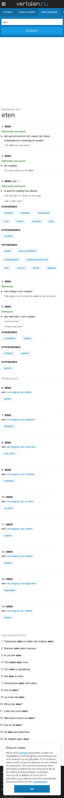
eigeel (7, 251)
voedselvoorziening (37, 259)
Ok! (32, 788)
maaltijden (10, 338)
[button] (4, 4)
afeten (7, 398)
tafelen (27, 338)
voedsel (8, 213)
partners (24, 752)
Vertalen (7, 12)
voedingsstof (11, 259)
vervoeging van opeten (19, 556)
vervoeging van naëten (19, 528)
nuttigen (8, 353)
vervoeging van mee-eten (21, 447)
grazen (8, 368)
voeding (36, 221)
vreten (20, 221)
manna (21, 268)
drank (36, 268)
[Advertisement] (32, 71)
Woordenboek (49, 12)
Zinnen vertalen (27, 12)
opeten (8, 563)
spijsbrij (51, 268)
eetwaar (25, 213)
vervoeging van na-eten (20, 501)
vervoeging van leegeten (20, 419)
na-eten (8, 508)
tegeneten (9, 590)
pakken (25, 353)
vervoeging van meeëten (20, 474)
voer (6, 268)
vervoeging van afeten (19, 392)
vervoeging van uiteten (19, 610)
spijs (51, 221)
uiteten (8, 617)
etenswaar (44, 213)
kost (6, 221)
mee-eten (9, 453)
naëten (8, 535)
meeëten (9, 480)
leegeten (9, 426)
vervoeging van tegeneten (21, 583)
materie (8, 236)
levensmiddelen (27, 251)
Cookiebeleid (40, 781)
